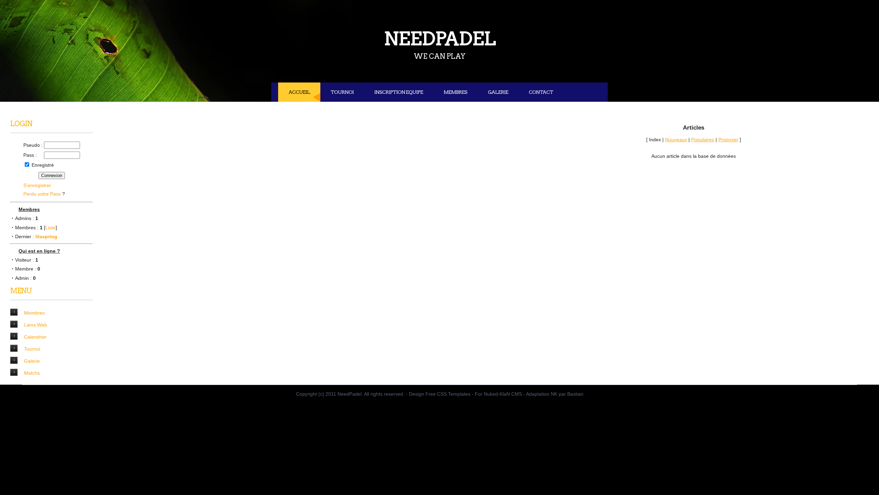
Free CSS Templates (447, 394)
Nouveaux (676, 139)
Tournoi (342, 92)
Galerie (498, 92)
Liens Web (35, 325)
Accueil (299, 92)
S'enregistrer (37, 185)
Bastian (575, 394)
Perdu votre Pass (42, 194)
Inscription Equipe (398, 92)
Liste (50, 227)
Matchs (32, 373)
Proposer (728, 139)
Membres (455, 92)
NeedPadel (439, 39)
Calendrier (35, 337)
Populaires (702, 139)
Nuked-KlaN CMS (503, 394)
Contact (541, 92)
